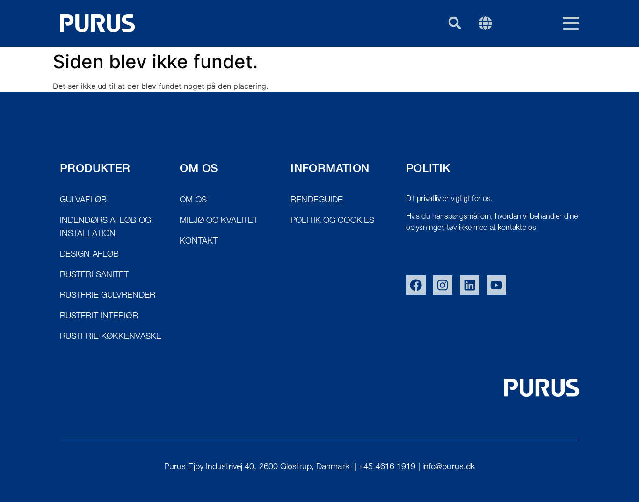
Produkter (348, 69)
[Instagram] (443, 285)
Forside (288, 69)
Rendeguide (418, 69)
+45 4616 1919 (386, 467)
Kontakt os (488, 69)
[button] (454, 22)
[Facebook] (416, 285)
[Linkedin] (469, 285)
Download (555, 69)
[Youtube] (497, 285)
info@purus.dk (448, 467)
